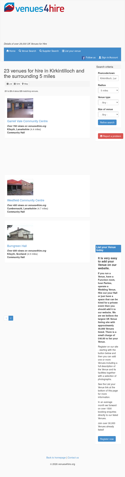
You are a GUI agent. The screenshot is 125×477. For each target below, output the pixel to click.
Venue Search (28, 50)
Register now (107, 439)
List (10, 83)
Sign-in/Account (109, 57)
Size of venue (105, 109)
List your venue (72, 50)
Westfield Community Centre (25, 200)
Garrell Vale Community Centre (27, 121)
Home (12, 50)
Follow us (90, 57)
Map (26, 83)
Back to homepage (56, 457)
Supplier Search (50, 50)
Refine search (107, 122)
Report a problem (111, 136)
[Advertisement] (95, 22)
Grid (18, 83)
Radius (102, 85)
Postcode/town (106, 73)
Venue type (104, 97)
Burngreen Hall (17, 246)
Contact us (73, 457)
